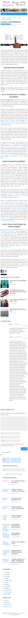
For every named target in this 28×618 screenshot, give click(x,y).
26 (18, 555)
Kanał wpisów (7, 602)
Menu (4, 14)
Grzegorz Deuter (5, 25)
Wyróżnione (6, 592)
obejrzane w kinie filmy (6, 121)
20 (20, 545)
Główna (3, 17)
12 (17, 295)
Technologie (7, 590)
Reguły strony (7, 580)
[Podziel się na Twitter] (5, 271)
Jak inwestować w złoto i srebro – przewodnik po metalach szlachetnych (18, 561)
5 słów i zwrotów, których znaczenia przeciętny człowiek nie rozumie (18, 291)
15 (20, 510)
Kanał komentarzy (8, 604)
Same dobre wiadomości (14, 186)
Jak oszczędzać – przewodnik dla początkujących (15, 526)
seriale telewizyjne (17, 121)
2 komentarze (22, 24)
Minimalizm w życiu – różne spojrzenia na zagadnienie (16, 552)
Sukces (5, 588)
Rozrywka (6, 586)
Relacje (5, 582)
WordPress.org (7, 606)
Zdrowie (6, 594)
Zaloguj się (6, 600)
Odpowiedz (25, 325)
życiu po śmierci (11, 220)
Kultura (5, 574)
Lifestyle (9, 17)
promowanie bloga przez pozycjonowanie (17, 147)
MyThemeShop (16, 614)
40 (19, 519)
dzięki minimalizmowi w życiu (20, 208)
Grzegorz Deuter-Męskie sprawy (10, 613)
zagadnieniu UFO (5, 217)
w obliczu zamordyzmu (8, 175)
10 (20, 564)
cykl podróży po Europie (13, 194)
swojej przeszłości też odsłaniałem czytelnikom (16, 123)
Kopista (11, 337)
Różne (19, 17)
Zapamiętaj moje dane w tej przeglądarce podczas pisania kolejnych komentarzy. (12, 444)
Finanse (5, 572)
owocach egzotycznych (6, 154)
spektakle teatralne (10, 120)
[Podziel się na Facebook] (2, 271)
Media (14, 17)
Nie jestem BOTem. (6, 452)
